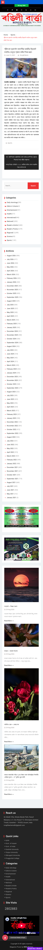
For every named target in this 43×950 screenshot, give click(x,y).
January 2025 (11, 327)
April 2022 (10, 452)
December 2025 (12, 286)
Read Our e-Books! (35, 948)
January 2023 (11, 418)
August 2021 (11, 482)
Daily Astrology (12, 202)
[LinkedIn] (26, 10)
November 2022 (12, 426)
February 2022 (12, 460)
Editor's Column (12, 206)
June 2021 (10, 490)
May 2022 (10, 448)
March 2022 (11, 456)
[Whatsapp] (31, 10)
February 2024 (12, 369)
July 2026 (10, 259)
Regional (10, 233)
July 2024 (10, 350)
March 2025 (11, 320)
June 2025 (10, 308)
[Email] (35, 10)
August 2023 (11, 392)
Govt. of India (10, 846)
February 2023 (12, 414)
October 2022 (11, 429)
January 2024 (11, 373)
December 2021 (12, 467)
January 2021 (11, 498)
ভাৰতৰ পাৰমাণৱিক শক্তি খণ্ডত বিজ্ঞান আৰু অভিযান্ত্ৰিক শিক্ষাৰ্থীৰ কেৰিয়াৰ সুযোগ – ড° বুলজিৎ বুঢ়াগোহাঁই (21, 776)
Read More (8, 621)
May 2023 (10, 403)
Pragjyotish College (12, 858)
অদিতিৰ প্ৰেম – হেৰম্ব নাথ (11, 724)
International (11, 217)
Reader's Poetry (12, 229)
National (10, 221)
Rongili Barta (24, 55)
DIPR (7, 840)
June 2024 (10, 354)
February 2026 (12, 278)
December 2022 (12, 422)
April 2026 (10, 271)
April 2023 (10, 407)
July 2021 (10, 486)
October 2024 (11, 339)
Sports (10, 143)
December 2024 (12, 331)
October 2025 (11, 293)
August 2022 (11, 437)
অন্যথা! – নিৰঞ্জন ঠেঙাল (10, 606)
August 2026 (11, 256)
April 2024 (10, 361)
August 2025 (11, 301)
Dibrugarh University (13, 855)
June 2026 (10, 263)
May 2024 (10, 358)
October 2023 (11, 384)
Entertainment (12, 210)
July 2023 (10, 395)
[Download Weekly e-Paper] (5, 938)
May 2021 (10, 494)
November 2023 (12, 380)
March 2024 (11, 365)
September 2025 (12, 297)
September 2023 (12, 388)
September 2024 (12, 343)
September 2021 (12, 479)
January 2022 (11, 464)
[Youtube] (17, 10)
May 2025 (10, 312)
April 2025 (10, 316)
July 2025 (10, 305)
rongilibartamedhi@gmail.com (14, 825)
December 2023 (12, 377)
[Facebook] (8, 10)
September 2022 (12, 433)
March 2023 (11, 411)
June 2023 (10, 399)
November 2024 (12, 335)
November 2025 (12, 290)
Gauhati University (12, 849)
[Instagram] (21, 10)
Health (9, 214)
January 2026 (11, 282)
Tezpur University (12, 852)
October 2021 (11, 475)
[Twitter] (12, 10)
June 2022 (10, 445)
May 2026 (10, 267)
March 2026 (11, 274)
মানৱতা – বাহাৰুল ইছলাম (11, 651)
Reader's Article (12, 225)
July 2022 (10, 441)
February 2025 (12, 324)
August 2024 (11, 346)
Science (9, 236)
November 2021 (12, 471)
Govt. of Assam (11, 843)
